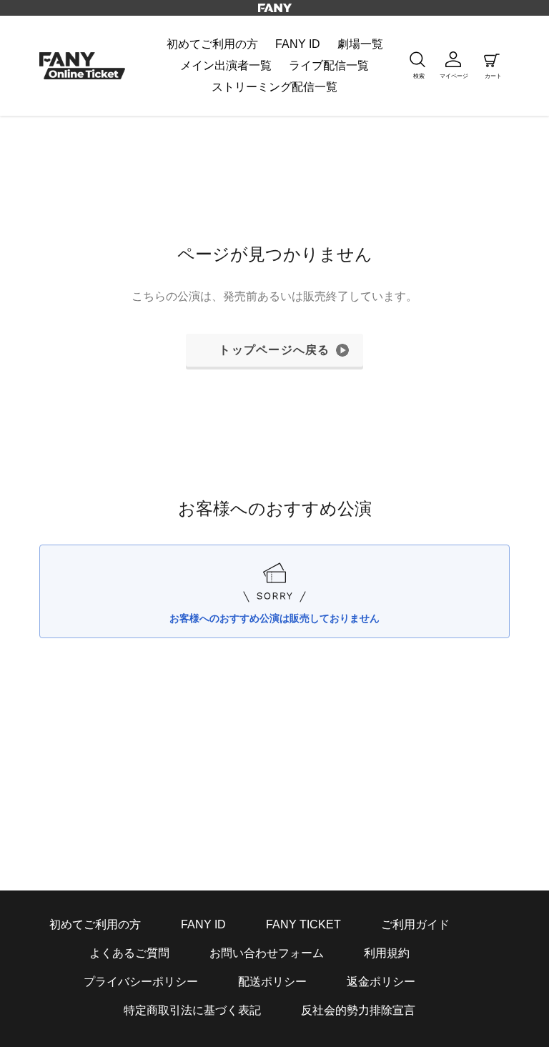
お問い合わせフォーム (266, 953)
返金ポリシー (381, 982)
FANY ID (203, 924)
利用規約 (387, 953)
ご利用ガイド (415, 924)
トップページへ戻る (274, 350)
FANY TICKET (303, 924)
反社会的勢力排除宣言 (358, 1010)
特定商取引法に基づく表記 (192, 1010)
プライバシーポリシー (141, 982)
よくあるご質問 (129, 953)
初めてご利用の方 (95, 924)
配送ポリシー (272, 982)
